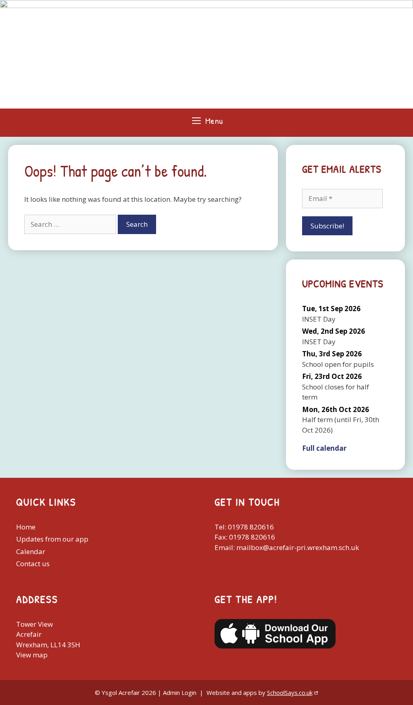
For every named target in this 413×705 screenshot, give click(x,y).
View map (32, 654)
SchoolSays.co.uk (290, 692)
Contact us (33, 563)
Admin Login (179, 692)
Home (25, 526)
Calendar (30, 551)
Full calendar (324, 448)
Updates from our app (52, 539)
